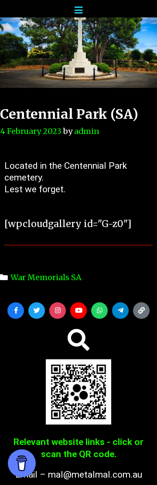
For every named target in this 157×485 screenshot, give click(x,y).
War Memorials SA (46, 277)
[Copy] (141, 310)
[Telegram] (120, 310)
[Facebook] (15, 310)
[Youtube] (78, 310)
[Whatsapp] (99, 310)
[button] (78, 340)
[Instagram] (57, 310)
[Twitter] (36, 310)
